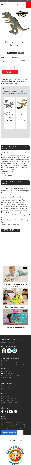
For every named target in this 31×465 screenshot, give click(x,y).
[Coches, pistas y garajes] (15, 296)
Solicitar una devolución (9, 363)
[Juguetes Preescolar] (15, 317)
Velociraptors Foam (23, 113)
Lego (11, 425)
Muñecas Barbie (18, 429)
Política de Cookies (7, 400)
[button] (13, 37)
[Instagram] (7, 412)
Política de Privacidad (8, 398)
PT (5, 419)
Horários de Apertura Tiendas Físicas (13, 365)
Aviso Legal (5, 396)
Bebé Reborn (6, 427)
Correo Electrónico (9, 373)
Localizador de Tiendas (9, 386)
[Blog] (16, 412)
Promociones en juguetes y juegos (15, 423)
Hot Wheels (18, 425)
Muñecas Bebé (17, 427)
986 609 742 (7, 371)
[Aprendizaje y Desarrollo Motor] (15, 274)
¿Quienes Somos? (7, 388)
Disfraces (5, 425)
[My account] (23, 5)
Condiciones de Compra (9, 402)
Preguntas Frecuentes (9, 342)
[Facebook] (2, 412)
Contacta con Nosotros (9, 361)
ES (2, 419)
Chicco (25, 425)
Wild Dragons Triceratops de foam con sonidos (10, 115)
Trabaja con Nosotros (8, 390)
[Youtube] (11, 412)
